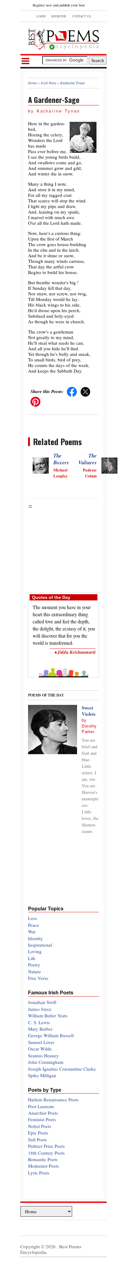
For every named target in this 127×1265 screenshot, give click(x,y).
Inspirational (40, 945)
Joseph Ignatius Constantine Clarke (62, 1069)
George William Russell (51, 1035)
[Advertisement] (63, 546)
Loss (32, 918)
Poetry (34, 965)
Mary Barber (40, 1029)
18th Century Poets (46, 1153)
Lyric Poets (38, 1173)
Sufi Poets (37, 1139)
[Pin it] (35, 401)
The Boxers (61, 459)
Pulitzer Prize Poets (46, 1146)
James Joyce (39, 1009)
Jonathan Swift (42, 1002)
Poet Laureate (41, 1106)
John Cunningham (45, 1062)
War (32, 931)
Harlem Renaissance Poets (53, 1099)
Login (41, 16)
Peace (33, 925)
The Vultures (87, 459)
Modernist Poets (43, 1166)
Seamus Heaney (43, 1055)
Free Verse (38, 978)
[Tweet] (85, 391)
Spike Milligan (42, 1075)
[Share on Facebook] (72, 391)
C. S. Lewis (39, 1022)
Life (31, 958)
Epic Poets (38, 1133)
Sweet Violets (89, 710)
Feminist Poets (42, 1119)
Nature (34, 971)
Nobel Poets (39, 1126)
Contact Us (81, 16)
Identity (35, 938)
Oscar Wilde (40, 1049)
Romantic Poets (43, 1159)
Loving (35, 951)
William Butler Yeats (48, 1015)
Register (58, 16)
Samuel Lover (41, 1042)
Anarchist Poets (43, 1113)
